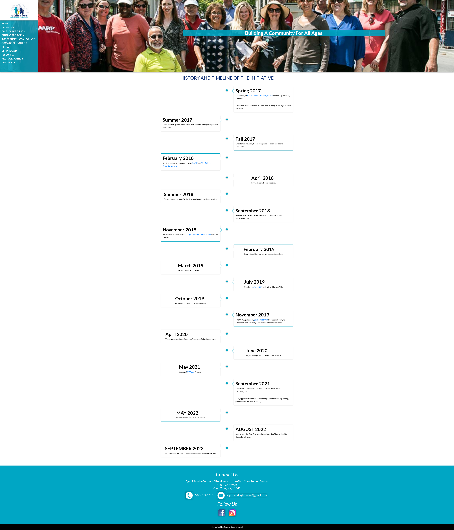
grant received (261, 319)
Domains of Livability (14, 43)
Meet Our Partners (12, 58)
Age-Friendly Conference (199, 234)
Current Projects (12, 35)
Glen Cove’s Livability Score (260, 95)
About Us (7, 27)
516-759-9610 (204, 495)
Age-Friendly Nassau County (18, 39)
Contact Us (8, 62)
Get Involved (9, 51)
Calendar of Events (13, 31)
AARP (195, 163)
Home (5, 23)
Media (5, 47)
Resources (8, 54)
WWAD (190, 372)
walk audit (257, 286)
